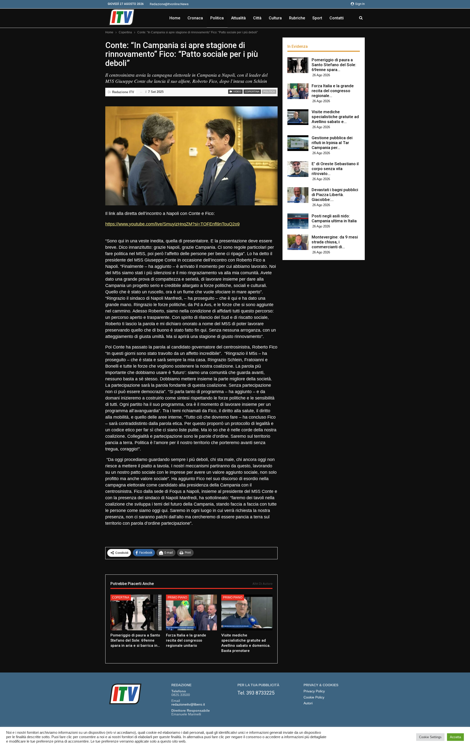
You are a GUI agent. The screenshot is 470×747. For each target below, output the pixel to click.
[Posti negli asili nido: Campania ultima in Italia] (297, 221)
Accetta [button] (455, 737)
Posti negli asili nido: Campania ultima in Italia (334, 218)
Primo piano (177, 597)
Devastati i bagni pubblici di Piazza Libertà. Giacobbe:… (335, 194)
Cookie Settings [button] (430, 737)
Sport (317, 18)
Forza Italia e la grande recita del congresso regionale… (333, 90)
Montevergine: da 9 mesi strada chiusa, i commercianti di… (335, 242)
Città (257, 18)
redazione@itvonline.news (169, 4)
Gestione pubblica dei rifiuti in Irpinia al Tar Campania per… (332, 142)
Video (237, 91)
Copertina (252, 91)
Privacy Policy (314, 691)
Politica (217, 18)
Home (174, 18)
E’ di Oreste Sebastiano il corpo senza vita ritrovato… (335, 168)
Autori (308, 703)
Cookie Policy (314, 697)
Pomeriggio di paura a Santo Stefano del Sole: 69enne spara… (334, 64)
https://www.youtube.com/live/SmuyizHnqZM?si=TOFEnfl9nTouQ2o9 (172, 224)
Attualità (238, 18)
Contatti (336, 18)
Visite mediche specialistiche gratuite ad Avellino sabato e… (335, 116)
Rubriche (297, 18)
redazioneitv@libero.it (188, 704)
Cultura (275, 18)
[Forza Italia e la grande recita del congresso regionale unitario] (191, 612)
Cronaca (195, 18)
